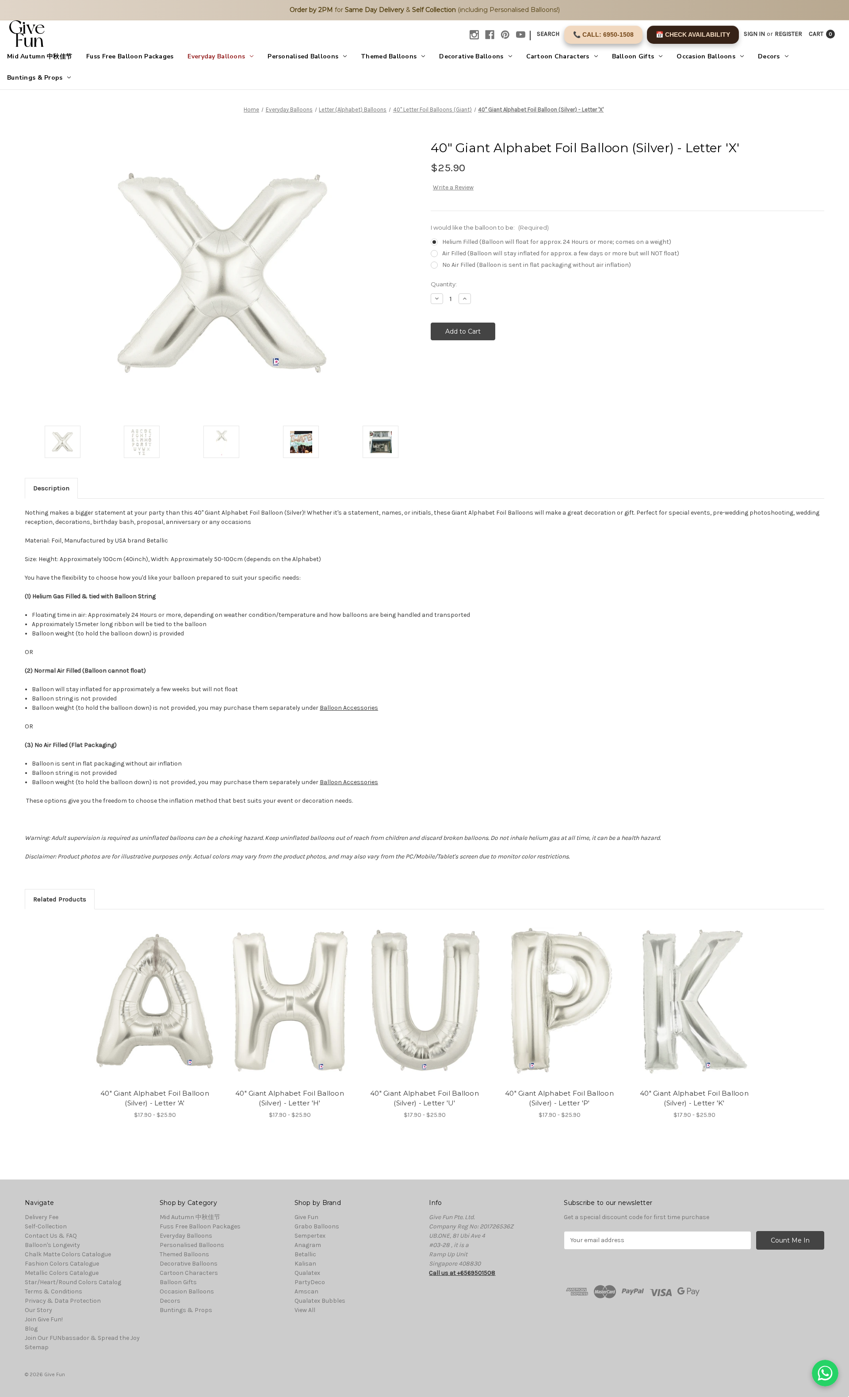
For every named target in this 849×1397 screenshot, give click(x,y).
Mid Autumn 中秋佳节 (39, 56)
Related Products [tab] (59, 899)
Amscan (306, 1291)
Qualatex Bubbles (319, 1301)
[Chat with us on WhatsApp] (825, 1373)
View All (304, 1310)
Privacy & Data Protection (63, 1301)
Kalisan (305, 1263)
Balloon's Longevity (52, 1245)
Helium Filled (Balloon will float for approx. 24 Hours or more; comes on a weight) (556, 242)
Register (788, 34)
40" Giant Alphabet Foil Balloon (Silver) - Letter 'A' (154, 1098)
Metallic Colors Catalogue (62, 1273)
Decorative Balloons (471, 56)
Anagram (307, 1245)
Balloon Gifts (633, 56)
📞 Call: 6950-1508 (603, 34)
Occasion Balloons (706, 56)
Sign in (754, 34)
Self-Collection (46, 1226)
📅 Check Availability (693, 34)
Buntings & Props (34, 77)
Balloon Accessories (349, 708)
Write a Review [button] (453, 187)
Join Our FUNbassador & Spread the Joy (82, 1338)
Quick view (147, 993)
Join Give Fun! (44, 1319)
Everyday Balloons (216, 56)
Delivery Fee (41, 1217)
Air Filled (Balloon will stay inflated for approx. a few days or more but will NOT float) (560, 253)
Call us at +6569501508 (462, 1273)
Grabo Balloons (316, 1226)
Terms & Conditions (53, 1291)
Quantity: (444, 284)
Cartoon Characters (557, 56)
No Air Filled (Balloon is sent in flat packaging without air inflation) (536, 265)
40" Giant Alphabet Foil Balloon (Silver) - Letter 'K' (694, 1098)
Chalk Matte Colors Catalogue (68, 1254)
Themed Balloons (389, 56)
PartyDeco (309, 1282)
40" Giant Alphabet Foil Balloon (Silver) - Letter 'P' (559, 1098)
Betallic (305, 1254)
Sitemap (37, 1347)
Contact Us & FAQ (51, 1235)
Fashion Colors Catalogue (62, 1263)
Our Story (38, 1310)
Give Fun (306, 1217)
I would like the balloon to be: (490, 227)
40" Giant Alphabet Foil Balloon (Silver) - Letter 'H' (289, 1098)
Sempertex (309, 1235)
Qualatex (307, 1273)
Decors (769, 56)
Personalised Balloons (303, 56)
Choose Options (154, 1008)
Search (548, 34)
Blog (31, 1328)
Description (51, 488)
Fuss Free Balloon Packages (129, 56)
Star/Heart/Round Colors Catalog (73, 1282)
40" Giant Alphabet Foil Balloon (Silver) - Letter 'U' (424, 1098)
